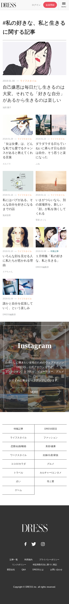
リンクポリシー (19, 564)
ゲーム (18, 490)
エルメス (7, 164)
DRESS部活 (50, 428)
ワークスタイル (18, 455)
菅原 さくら (41, 220)
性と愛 (50, 481)
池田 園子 (7, 107)
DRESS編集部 (42, 267)
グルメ (50, 463)
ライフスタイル (28, 80)
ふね (38, 164)
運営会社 (11, 569)
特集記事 (55, 251)
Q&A (24, 569)
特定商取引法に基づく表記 (45, 564)
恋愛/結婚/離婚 (18, 446)
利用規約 (28, 559)
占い (18, 481)
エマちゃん (8, 271)
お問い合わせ (56, 569)
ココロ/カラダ (18, 463)
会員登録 (50, 5)
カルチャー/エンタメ (50, 472)
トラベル (18, 472)
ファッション (51, 437)
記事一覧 (14, 559)
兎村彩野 (7, 215)
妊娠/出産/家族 (50, 455)
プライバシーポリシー (49, 559)
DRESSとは (38, 569)
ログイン (36, 5)
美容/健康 (51, 446)
